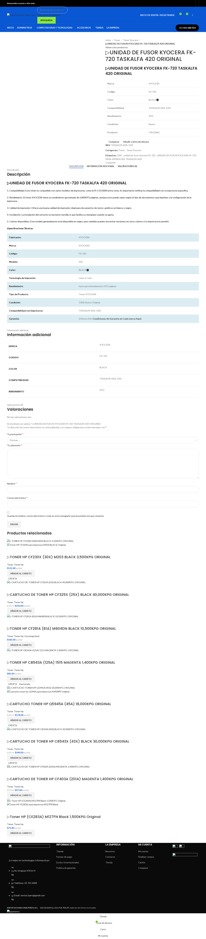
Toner (117, 40)
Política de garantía (65, 868)
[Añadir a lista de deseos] (20, 551)
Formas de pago (64, 856)
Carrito (141, 862)
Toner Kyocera (131, 40)
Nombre (12, 483)
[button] (21, 573)
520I (119, 155)
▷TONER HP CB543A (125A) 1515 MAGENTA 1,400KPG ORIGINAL (61, 662)
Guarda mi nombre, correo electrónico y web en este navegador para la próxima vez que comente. (55, 516)
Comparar (143, 868)
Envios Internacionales (67, 862)
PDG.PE (66, 908)
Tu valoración (14, 445)
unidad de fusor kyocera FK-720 (139, 155)
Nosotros (110, 851)
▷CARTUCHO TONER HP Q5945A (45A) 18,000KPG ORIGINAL (59, 703)
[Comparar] (11, 551)
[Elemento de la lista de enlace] (29, 885)
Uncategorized (31, 636)
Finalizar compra (146, 856)
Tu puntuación (15, 434)
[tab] (76, 166)
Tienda (59, 851)
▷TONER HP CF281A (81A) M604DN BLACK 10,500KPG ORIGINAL (61, 628)
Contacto (110, 856)
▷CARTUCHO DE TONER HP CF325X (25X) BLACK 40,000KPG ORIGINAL (68, 594)
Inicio (108, 40)
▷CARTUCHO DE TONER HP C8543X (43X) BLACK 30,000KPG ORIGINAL (68, 741)
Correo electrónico (17, 497)
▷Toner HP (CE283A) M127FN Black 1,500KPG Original (54, 816)
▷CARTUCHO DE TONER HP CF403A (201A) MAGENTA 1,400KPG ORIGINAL (70, 778)
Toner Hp (18, 564)
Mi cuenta (143, 851)
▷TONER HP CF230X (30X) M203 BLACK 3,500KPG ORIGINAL (59, 557)
